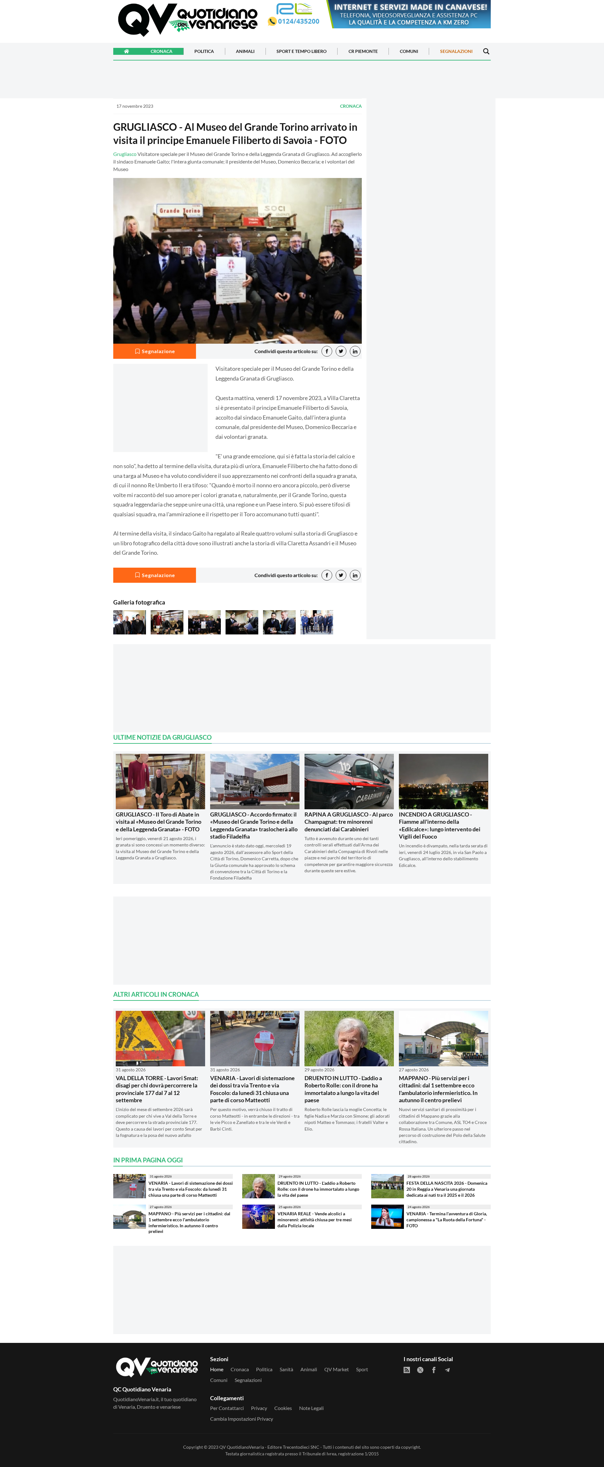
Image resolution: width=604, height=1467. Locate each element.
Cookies (283, 1408)
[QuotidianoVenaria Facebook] (434, 1370)
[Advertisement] (431, 153)
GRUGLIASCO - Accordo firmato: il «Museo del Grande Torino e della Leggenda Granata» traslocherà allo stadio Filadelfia (254, 825)
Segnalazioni (456, 51)
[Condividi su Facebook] (327, 351)
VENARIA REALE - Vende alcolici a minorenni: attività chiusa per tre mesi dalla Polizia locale (314, 1219)
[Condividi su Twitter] (341, 351)
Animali (245, 51)
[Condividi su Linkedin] (355, 351)
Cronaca (161, 51)
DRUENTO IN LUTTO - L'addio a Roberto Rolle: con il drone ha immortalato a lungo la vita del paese (343, 1088)
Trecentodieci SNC (301, 1447)
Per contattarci (227, 1408)
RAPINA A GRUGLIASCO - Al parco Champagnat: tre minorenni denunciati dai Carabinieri (349, 822)
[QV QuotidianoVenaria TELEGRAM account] (447, 1370)
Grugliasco (125, 154)
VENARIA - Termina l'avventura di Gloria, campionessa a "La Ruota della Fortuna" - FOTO (446, 1219)
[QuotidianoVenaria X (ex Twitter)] (420, 1370)
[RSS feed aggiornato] (407, 1370)
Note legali (311, 1408)
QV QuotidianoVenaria (241, 1447)
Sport (362, 1369)
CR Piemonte (363, 51)
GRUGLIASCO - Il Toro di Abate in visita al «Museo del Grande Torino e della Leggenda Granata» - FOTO (158, 822)
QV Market (336, 1369)
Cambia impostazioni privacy (241, 1419)
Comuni (409, 51)
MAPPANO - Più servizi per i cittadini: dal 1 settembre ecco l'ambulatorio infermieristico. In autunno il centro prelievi (438, 1088)
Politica (204, 51)
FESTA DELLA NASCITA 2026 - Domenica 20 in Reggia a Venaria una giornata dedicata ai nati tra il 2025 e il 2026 (446, 1188)
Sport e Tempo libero (302, 51)
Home (216, 1369)
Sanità (286, 1369)
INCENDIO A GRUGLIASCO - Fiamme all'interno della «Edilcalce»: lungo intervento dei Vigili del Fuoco (439, 825)
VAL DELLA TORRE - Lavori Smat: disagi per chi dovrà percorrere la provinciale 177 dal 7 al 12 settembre (157, 1088)
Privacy (259, 1408)
